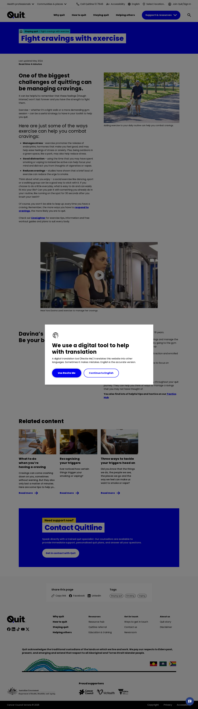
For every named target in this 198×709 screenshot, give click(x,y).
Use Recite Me (66, 373)
